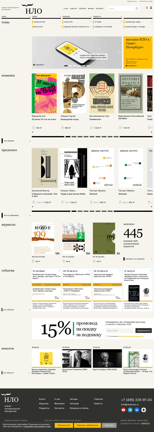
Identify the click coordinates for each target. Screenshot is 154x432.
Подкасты (44, 408)
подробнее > (40, 65)
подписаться (132, 1)
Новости (98, 403)
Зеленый (122, 194)
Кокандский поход (70, 119)
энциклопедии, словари (135, 27)
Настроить (109, 425)
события (82, 8)
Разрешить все (64, 425)
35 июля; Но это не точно (44, 119)
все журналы (138, 259)
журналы (8, 224)
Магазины (60, 403)
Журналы (43, 403)
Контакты (59, 408)
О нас (57, 399)
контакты (99, 8)
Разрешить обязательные (87, 425)
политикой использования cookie (37, 426)
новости (73, 8)
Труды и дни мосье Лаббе (73, 194)
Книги (42, 399)
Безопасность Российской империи (131, 117)
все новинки (17, 141)
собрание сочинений (103, 27)
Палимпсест (95, 119)
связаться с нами (145, 1)
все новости (16, 373)
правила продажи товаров (15, 420)
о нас (66, 8)
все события (16, 310)
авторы (91, 8)
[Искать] (136, 8)
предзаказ (9, 150)
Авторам (74, 403)
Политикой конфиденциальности (132, 336)
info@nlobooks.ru (130, 404)
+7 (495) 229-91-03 (136, 400)
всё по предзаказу (17, 215)
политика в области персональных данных (62, 420)
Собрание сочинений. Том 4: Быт (44, 195)
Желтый (93, 194)
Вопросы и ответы (79, 408)
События (98, 399)
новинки (8, 75)
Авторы (74, 399)
